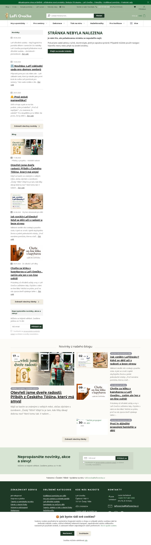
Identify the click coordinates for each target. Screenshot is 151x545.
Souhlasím (83, 533)
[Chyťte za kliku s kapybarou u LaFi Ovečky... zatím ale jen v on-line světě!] (27, 253)
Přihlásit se (36, 327)
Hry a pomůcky (18, 23)
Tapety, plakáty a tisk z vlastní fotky (57, 507)
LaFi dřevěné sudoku (51, 501)
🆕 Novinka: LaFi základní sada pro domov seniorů (27, 68)
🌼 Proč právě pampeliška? (19, 98)
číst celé (25, 54)
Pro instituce (116, 23)
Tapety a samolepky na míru (22, 501)
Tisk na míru (76, 23)
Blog (7, 7)
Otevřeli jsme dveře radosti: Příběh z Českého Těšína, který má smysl (26, 168)
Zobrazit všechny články (25, 302)
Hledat (99, 16)
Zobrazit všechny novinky (25, 126)
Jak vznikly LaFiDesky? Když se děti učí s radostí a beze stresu (26, 220)
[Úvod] (18, 16)
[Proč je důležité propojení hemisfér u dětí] (92, 427)
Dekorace (57, 23)
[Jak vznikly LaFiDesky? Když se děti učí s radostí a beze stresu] (27, 201)
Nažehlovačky (97, 23)
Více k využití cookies (109, 525)
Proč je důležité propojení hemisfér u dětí (123, 427)
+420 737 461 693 (103, 7)
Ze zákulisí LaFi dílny (30, 264)
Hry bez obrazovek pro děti (32, 212)
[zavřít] (148, 2)
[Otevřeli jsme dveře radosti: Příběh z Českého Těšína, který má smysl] (27, 147)
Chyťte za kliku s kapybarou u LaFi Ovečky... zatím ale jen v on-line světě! (27, 273)
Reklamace (15, 510)
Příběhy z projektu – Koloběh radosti (26, 160)
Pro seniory (38, 23)
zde (86, 540)
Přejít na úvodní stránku (61, 51)
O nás (14, 7)
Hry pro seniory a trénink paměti (56, 498)
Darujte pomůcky (26, 7)
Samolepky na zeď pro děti (54, 504)
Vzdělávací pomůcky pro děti (54, 495)
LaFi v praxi (40, 7)
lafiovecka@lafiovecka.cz (95, 478)
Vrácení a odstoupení (19, 507)
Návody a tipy (52, 7)
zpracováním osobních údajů (105, 462)
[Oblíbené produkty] (135, 7)
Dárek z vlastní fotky (19, 504)
